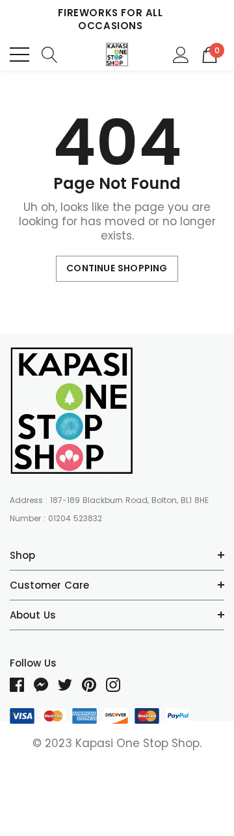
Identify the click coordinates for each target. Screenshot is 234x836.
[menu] (19, 54)
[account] (181, 54)
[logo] (117, 54)
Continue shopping (116, 268)
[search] (50, 54)
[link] (71, 410)
